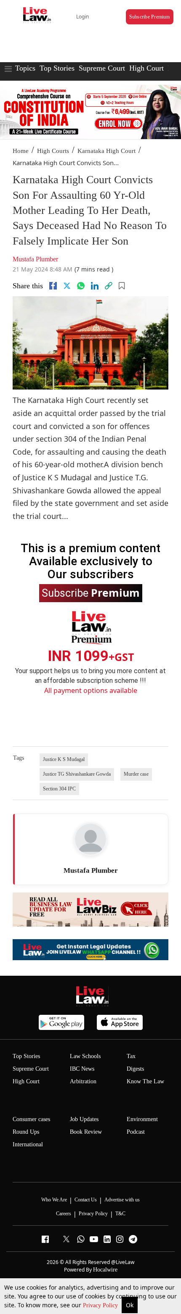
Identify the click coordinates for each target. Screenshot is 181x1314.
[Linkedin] (94, 286)
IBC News (82, 1069)
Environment (142, 1119)
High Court (146, 68)
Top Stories (57, 68)
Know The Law (145, 1081)
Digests (135, 1069)
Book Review (86, 1132)
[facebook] (53, 286)
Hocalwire (105, 1270)
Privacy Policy (101, 1305)
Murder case (136, 774)
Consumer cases (31, 1119)
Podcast (136, 1132)
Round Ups (26, 1132)
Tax (131, 1056)
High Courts (53, 150)
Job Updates (84, 1119)
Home (21, 150)
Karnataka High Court (106, 150)
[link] (108, 286)
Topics (25, 68)
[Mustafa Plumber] (90, 839)
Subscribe (91, 592)
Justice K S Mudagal (64, 759)
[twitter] (67, 286)
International (28, 1144)
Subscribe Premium (149, 17)
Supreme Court (102, 68)
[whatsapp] (81, 286)
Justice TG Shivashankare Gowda (77, 774)
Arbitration (83, 1081)
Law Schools (85, 1056)
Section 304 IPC (59, 789)
